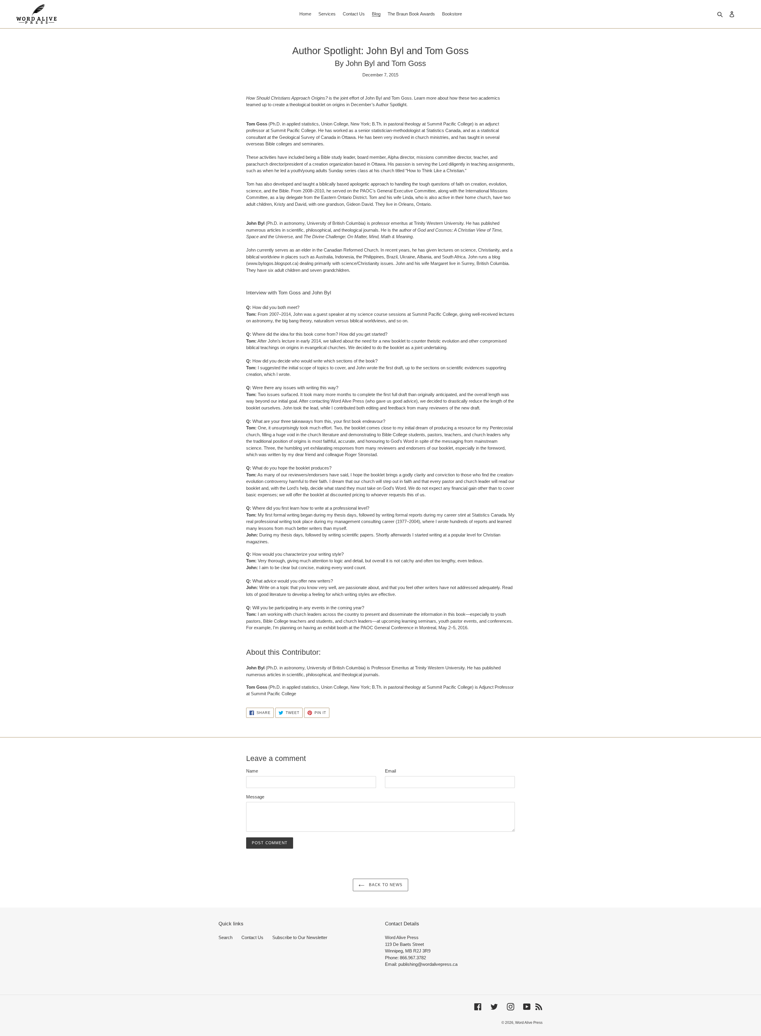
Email (390, 770)
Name (252, 770)
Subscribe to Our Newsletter (299, 937)
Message (255, 796)
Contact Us (252, 937)
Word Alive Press (529, 1023)
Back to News (385, 885)
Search (225, 937)
